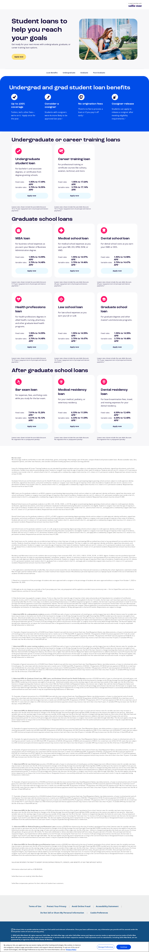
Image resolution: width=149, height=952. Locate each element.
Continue (123, 947)
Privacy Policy (71, 950)
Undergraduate (69, 73)
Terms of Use (35, 906)
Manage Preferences (105, 947)
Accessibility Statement (107, 906)
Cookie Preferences (99, 913)
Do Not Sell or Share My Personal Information (62, 912)
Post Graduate (99, 73)
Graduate (84, 73)
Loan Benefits (52, 73)
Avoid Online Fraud (81, 906)
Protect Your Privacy (56, 906)
